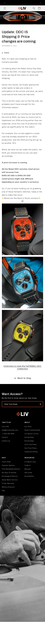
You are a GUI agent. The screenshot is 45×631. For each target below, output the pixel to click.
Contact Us (6, 441)
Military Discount (8, 487)
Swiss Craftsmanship (32, 430)
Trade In (27, 465)
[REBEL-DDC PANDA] (22, 202)
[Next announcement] (40, 2)
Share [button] (6, 53)
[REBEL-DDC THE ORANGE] (22, 255)
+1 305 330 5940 (8, 434)
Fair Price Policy (30, 448)
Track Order (6, 462)
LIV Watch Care (30, 462)
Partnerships (29, 441)
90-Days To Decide (9, 472)
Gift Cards (28, 472)
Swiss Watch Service (9, 480)
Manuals (27, 469)
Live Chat (5, 426)
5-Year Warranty (8, 483)
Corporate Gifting (30, 452)
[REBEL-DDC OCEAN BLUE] (22, 308)
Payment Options (8, 465)
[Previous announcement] (4, 2)
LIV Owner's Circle (31, 434)
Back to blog (24, 378)
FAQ (3, 490)
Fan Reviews (29, 437)
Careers (5, 437)
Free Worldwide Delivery (11, 469)
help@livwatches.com (10, 430)
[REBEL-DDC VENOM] (22, 361)
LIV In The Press (30, 444)
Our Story (28, 426)
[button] (4, 8)
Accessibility (29, 476)
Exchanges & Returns (10, 476)
